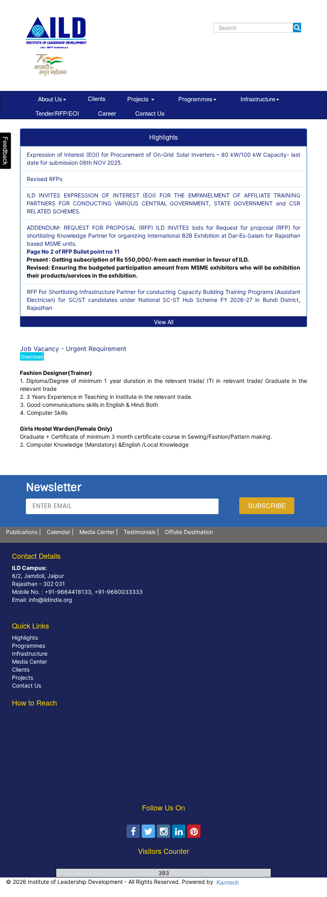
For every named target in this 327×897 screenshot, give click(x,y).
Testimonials (140, 531)
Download (32, 356)
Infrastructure (257, 99)
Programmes (195, 99)
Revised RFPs (44, 178)
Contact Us (150, 113)
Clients (97, 98)
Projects (138, 99)
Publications (21, 531)
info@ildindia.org (49, 599)
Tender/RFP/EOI (57, 113)
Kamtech (227, 882)
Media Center (96, 531)
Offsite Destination (189, 531)
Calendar (58, 531)
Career (107, 113)
